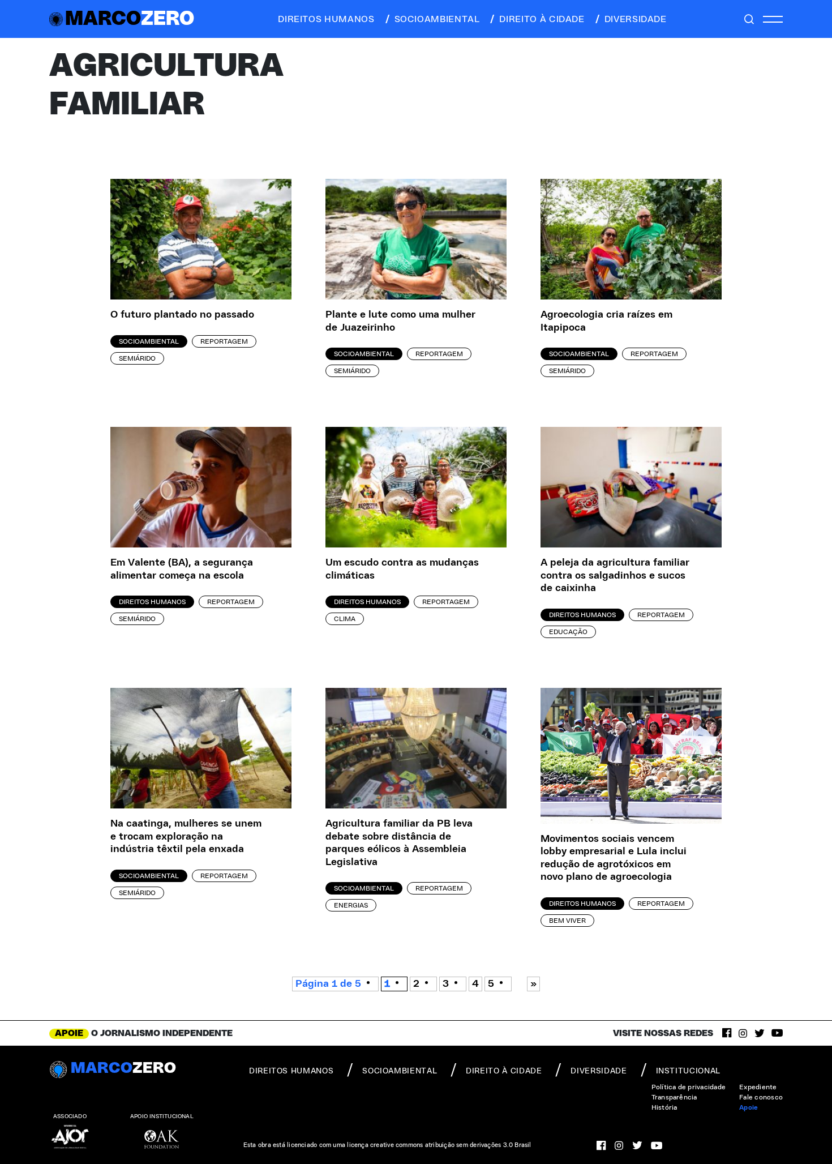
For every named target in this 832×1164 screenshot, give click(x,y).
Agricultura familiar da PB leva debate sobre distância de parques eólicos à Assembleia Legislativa (399, 843)
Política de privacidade (688, 1087)
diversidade (635, 19)
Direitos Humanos (152, 601)
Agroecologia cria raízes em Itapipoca (606, 321)
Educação (568, 631)
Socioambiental (149, 341)
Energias (351, 905)
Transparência (674, 1097)
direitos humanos (326, 19)
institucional (688, 1071)
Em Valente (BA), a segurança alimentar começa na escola (181, 569)
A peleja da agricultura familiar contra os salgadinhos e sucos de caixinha (615, 575)
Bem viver (567, 920)
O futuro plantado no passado (182, 315)
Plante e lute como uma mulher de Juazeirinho (400, 321)
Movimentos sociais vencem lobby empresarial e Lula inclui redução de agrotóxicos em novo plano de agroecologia (614, 858)
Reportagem (224, 341)
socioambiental (437, 19)
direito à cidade (541, 19)
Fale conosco (761, 1097)
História (664, 1107)
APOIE (69, 1033)
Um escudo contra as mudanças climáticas (402, 569)
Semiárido (137, 358)
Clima (344, 618)
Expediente (758, 1087)
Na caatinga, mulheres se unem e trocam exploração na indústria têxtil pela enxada (185, 836)
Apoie (748, 1107)
